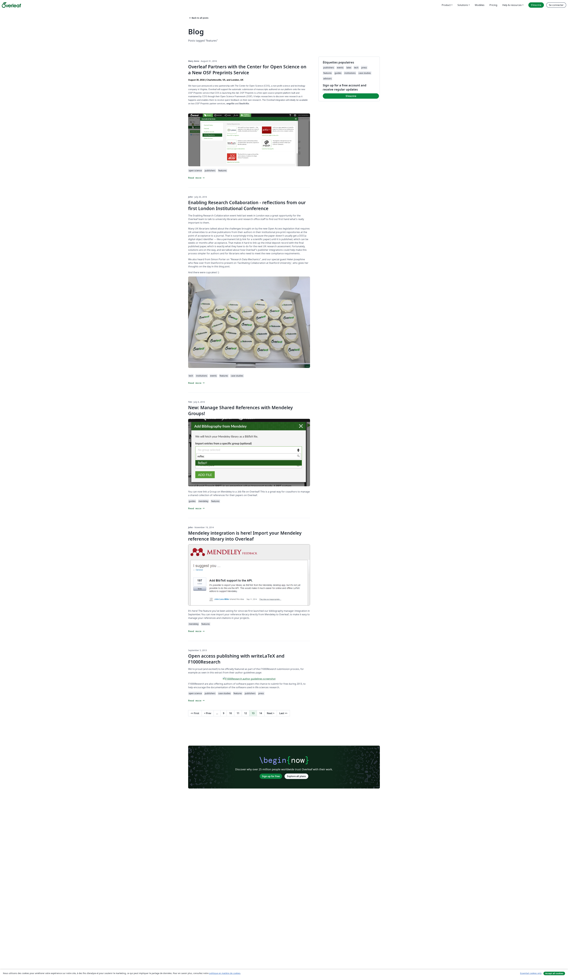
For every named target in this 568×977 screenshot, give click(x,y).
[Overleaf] (11, 5)
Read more (196, 177)
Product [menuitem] (446, 5)
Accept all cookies (554, 973)
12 (245, 713)
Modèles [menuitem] (479, 5)
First (195, 713)
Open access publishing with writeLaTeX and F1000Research (236, 659)
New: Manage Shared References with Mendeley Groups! (240, 410)
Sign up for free (271, 776)
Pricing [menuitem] (493, 5)
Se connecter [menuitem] (556, 5)
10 (230, 713)
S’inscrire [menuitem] (536, 5)
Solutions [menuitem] (463, 5)
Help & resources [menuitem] (512, 5)
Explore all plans (296, 776)
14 (260, 713)
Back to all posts (198, 17)
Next (270, 713)
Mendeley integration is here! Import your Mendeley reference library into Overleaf (244, 536)
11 (238, 713)
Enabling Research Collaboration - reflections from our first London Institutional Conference (247, 205)
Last (283, 713)
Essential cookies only (531, 973)
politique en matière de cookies (224, 973)
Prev (207, 713)
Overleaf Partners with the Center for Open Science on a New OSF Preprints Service (247, 70)
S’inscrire (351, 96)
